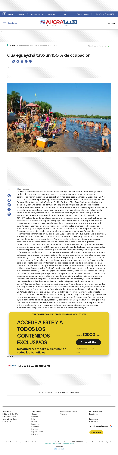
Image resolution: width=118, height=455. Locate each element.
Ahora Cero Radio (97, 14)
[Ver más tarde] (9, 61)
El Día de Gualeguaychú (34, 366)
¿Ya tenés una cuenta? (85, 351)
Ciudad (11, 14)
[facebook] (17, 61)
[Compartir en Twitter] (22, 61)
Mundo (34, 14)
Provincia (20, 14)
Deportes (42, 14)
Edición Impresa (83, 14)
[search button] (4, 14)
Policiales (52, 14)
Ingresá (111, 23)
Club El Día (110, 14)
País (27, 14)
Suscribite (88, 342)
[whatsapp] (13, 61)
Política (62, 14)
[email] (26, 61)
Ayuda (72, 444)
